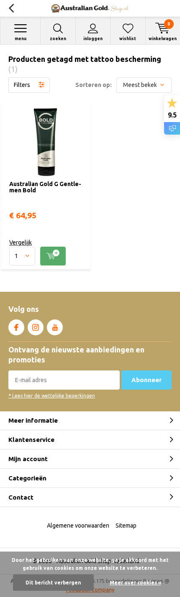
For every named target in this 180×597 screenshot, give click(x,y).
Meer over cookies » (135, 582)
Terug (11, 8)
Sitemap (126, 525)
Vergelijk (20, 242)
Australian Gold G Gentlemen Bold (45, 187)
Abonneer (146, 379)
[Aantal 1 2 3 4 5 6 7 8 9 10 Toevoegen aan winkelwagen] (45, 256)
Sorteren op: (93, 85)
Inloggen (93, 38)
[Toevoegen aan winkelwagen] (53, 256)
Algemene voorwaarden (78, 525)
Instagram (36, 327)
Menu (20, 38)
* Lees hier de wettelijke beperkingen (51, 395)
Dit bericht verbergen (53, 582)
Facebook (16, 327)
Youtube (55, 327)
